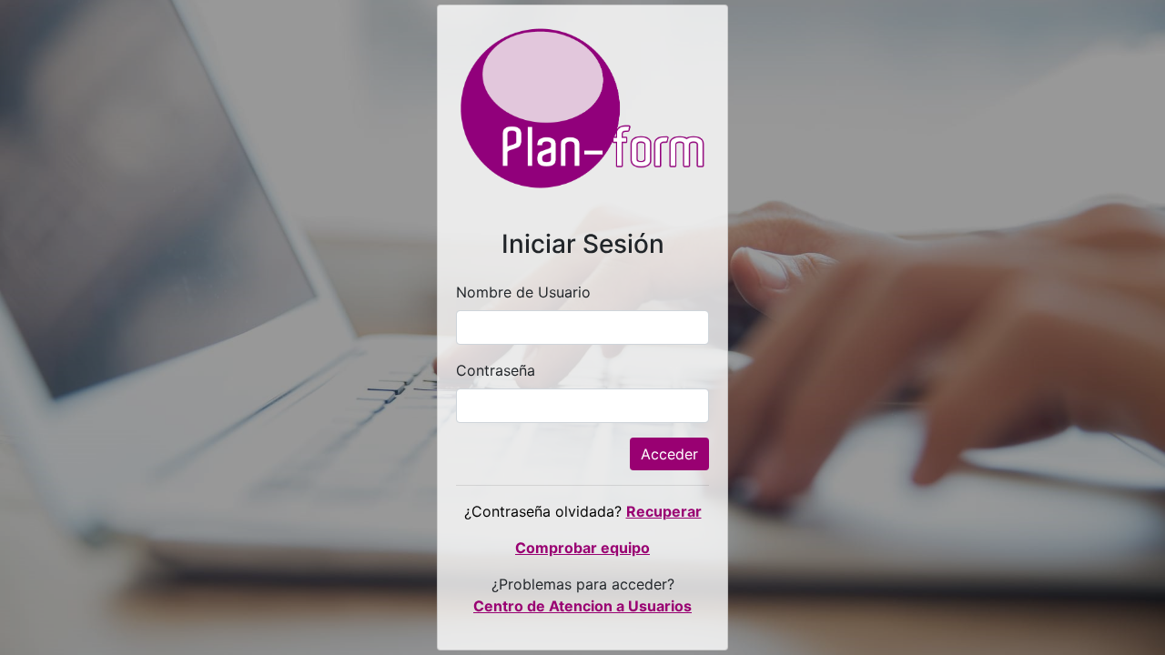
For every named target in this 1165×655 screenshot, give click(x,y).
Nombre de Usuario (523, 292)
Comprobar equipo (582, 548)
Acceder (669, 454)
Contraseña (495, 370)
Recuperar (664, 511)
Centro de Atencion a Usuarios (582, 606)
